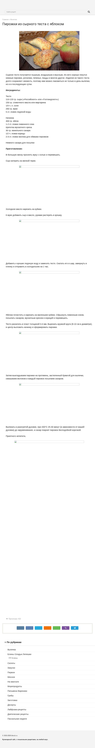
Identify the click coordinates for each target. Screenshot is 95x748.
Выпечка (12, 649)
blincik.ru (14, 735)
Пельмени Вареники (17, 691)
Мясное (11, 677)
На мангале (13, 682)
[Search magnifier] (88, 11)
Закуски (11, 668)
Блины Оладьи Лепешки (19, 654)
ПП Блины (13, 658)
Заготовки (12, 700)
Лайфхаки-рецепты (17, 709)
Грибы (11, 695)
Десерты (12, 705)
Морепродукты (15, 686)
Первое (11, 672)
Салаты (11, 663)
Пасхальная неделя (17, 719)
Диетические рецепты (18, 714)
